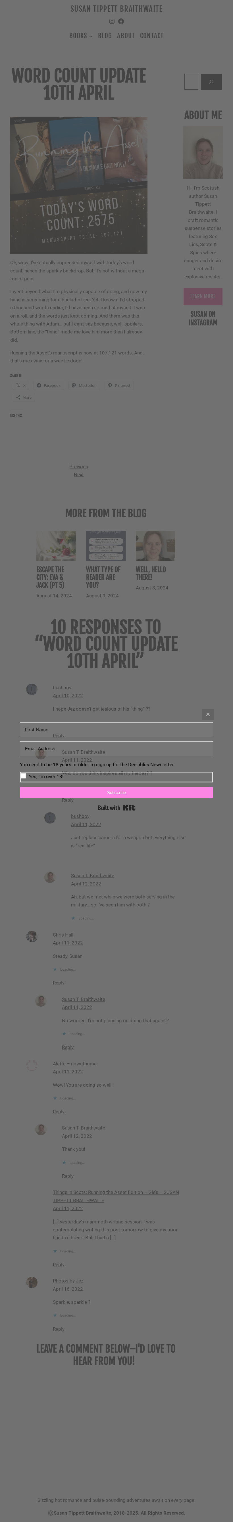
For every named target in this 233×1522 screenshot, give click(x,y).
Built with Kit (117, 808)
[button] (116, 771)
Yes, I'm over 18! (46, 776)
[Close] (208, 714)
